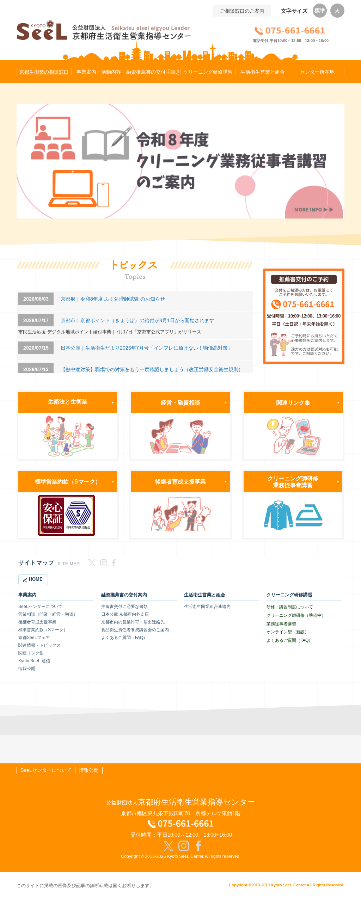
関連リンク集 (31, 653)
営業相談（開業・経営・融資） (48, 614)
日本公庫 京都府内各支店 (125, 614)
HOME (36, 579)
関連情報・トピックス (39, 645)
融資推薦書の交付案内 (124, 594)
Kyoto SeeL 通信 (34, 660)
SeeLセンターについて (40, 606)
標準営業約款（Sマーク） (68, 481)
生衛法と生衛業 (67, 401)
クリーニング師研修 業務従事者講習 (293, 481)
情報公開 (26, 668)
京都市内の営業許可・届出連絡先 (133, 622)
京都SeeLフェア (34, 637)
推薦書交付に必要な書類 (124, 606)
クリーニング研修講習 (289, 594)
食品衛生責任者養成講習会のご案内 (135, 629)
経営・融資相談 (180, 402)
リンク (296, 402)
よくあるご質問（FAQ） (124, 637)
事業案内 (27, 594)
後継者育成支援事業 (180, 481)
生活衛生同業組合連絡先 (207, 606)
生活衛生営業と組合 (204, 594)
